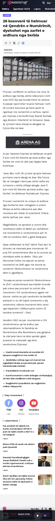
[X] (46, 509)
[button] (5, 3)
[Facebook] (9, 407)
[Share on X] (14, 43)
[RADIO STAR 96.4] (18, 3)
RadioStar (8, 50)
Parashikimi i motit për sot (20, 370)
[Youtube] (34, 407)
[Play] (37, 515)
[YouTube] (50, 509)
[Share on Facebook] (10, 43)
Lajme (7, 15)
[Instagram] (21, 407)
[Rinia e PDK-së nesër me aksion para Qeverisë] (45, 448)
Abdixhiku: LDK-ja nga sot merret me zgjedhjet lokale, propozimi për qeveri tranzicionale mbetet (24, 363)
